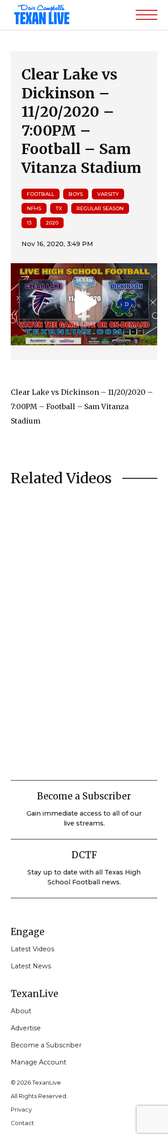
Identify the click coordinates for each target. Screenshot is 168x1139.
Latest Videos (32, 949)
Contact (22, 1123)
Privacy (21, 1109)
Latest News (31, 966)
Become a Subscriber (46, 1045)
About (21, 1011)
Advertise (26, 1028)
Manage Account (38, 1062)
